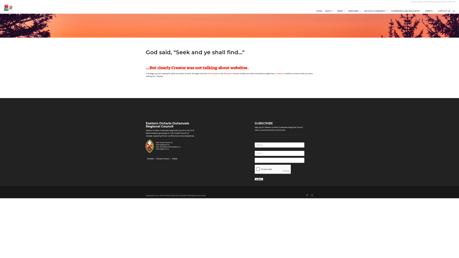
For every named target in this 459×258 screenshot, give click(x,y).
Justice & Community (374, 11)
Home (319, 11)
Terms (174, 159)
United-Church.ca (166, 142)
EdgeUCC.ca (164, 149)
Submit (259, 179)
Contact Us (444, 11)
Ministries (353, 11)
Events (428, 11)
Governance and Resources (405, 11)
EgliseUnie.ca (164, 145)
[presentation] (273, 169)
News (340, 11)
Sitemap (227, 74)
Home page (212, 74)
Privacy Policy (162, 159)
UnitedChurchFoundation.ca (170, 147)
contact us (280, 74)
